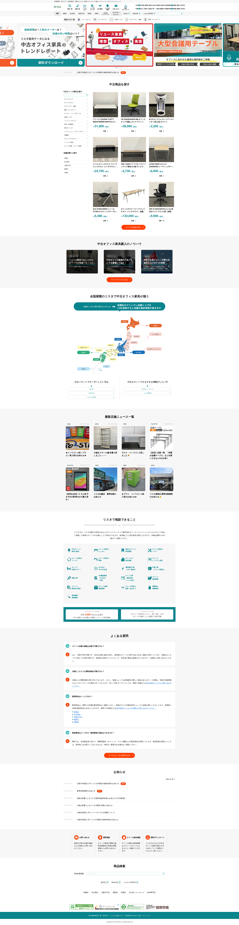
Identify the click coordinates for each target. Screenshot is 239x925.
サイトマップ (146, 915)
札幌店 (66, 158)
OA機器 (66, 135)
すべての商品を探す (133, 227)
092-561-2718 (176, 5)
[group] (51, 45)
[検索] (163, 873)
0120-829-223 (144, 5)
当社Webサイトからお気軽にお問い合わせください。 (136, 708)
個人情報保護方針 (94, 915)
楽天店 (91, 389)
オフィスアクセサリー (70, 139)
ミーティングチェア (70, 121)
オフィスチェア (68, 99)
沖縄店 (66, 172)
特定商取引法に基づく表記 (133, 915)
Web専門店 (151, 892)
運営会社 (105, 915)
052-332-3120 (160, 5)
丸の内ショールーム (147, 389)
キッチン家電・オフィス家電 (72, 146)
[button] (2, 46)
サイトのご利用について (116, 915)
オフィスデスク (68, 102)
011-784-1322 (144, 8)
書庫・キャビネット (70, 110)
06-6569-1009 (160, 8)
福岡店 (66, 169)
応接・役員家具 (68, 124)
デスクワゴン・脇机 (70, 106)
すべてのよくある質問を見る (119, 755)
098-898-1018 (176, 8)
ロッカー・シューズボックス (72, 113)
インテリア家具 (68, 142)
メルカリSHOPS (91, 397)
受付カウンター (68, 128)
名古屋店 (66, 162)
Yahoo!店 (91, 393)
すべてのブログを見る (119, 280)
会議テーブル (68, 117)
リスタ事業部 (147, 393)
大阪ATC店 (67, 165)
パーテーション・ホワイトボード (74, 131)
